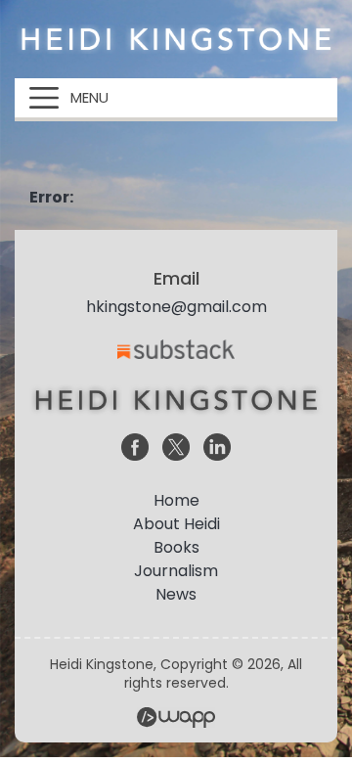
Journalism (176, 571)
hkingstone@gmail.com (176, 306)
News (176, 594)
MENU (89, 97)
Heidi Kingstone (176, 39)
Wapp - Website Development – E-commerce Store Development (176, 717)
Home (176, 500)
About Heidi (176, 524)
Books (176, 547)
